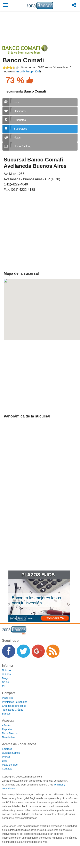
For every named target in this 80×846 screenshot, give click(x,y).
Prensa (6, 757)
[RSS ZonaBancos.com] (52, 651)
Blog (4, 760)
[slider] (10, 67)
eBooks (6, 725)
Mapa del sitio (10, 764)
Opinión (6, 674)
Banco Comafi (23, 60)
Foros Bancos (9, 733)
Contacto (7, 768)
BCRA (5, 682)
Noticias (6, 670)
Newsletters (8, 737)
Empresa (7, 749)
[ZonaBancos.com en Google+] (38, 651)
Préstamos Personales (14, 702)
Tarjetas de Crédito (12, 709)
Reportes (7, 729)
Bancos (6, 713)
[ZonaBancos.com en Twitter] (23, 651)
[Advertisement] (40, 32)
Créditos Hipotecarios (14, 705)
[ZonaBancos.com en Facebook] (8, 651)
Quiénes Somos (11, 752)
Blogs (5, 678)
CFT (4, 686)
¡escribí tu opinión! (27, 71)
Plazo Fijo (7, 697)
